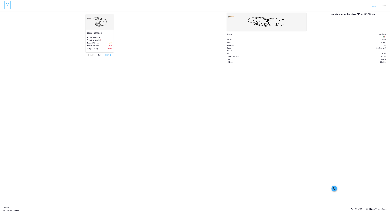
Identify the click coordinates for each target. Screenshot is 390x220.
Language (383, 5)
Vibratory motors (374, 5)
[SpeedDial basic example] (334, 188)
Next (107, 55)
